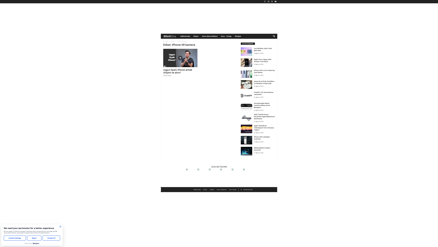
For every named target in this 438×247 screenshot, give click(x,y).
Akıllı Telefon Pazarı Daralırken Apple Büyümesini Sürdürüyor (264, 116)
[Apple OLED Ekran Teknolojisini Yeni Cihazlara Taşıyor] (246, 129)
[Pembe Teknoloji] (237, 173)
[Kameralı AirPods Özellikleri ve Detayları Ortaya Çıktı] (246, 84)
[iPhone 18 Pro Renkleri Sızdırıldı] (246, 140)
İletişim (238, 36)
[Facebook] (265, 1)
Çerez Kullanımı (222, 189)
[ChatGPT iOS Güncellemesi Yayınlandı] (246, 95)
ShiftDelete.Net (248, 189)
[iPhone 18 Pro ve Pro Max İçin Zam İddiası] (246, 73)
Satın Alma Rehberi (210, 36)
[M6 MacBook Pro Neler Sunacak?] (246, 151)
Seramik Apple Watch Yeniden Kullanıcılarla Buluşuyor (262, 105)
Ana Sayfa (165, 41)
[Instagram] (268, 1)
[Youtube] (275, 1)
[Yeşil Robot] (214, 173)
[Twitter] (272, 1)
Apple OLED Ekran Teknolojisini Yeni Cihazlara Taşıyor (264, 128)
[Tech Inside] (225, 173)
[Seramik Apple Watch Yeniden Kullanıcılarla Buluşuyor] (246, 106)
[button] (273, 36)
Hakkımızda (185, 36)
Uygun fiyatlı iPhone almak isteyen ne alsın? (177, 71)
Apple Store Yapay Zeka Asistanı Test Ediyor (262, 60)
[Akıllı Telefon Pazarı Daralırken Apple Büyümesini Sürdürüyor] (246, 117)
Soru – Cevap (226, 36)
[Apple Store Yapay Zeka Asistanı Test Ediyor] (246, 62)
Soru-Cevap (232, 189)
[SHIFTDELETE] (191, 173)
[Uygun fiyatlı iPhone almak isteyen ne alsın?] (180, 58)
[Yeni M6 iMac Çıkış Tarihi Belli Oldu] (246, 51)
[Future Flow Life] (248, 173)
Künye (195, 36)
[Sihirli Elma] (202, 173)
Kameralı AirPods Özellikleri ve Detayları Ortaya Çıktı (264, 82)
